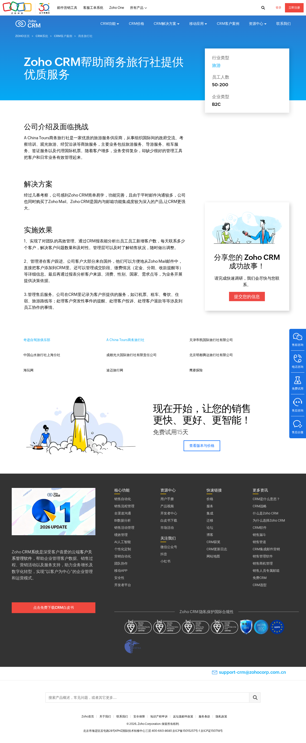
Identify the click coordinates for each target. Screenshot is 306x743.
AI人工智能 (122, 542)
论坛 (210, 527)
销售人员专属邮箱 (266, 570)
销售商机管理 (263, 563)
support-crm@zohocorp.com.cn (252, 672)
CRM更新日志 (217, 549)
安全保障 (139, 716)
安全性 (119, 578)
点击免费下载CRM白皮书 (53, 607)
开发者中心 (168, 513)
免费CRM (260, 578)
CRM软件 (260, 527)
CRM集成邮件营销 (266, 549)
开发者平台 (122, 585)
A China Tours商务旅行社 (125, 340)
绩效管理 (121, 535)
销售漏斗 (259, 535)
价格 (210, 499)
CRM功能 (108, 23)
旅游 (216, 65)
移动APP (120, 570)
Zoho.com (26, 8)
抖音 (163, 554)
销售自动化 (122, 499)
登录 (278, 7)
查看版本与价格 (201, 446)
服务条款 (204, 716)
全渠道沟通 (122, 513)
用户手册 (167, 499)
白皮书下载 (168, 520)
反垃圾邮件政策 (183, 716)
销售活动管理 (124, 527)
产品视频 (167, 506)
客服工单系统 (93, 8)
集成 (210, 513)
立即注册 (294, 7)
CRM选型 (260, 585)
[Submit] (255, 697)
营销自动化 (122, 556)
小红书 (165, 561)
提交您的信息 (247, 296)
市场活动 (167, 527)
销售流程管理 (124, 506)
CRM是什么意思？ (266, 499)
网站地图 (213, 556)
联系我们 (283, 23)
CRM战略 (260, 506)
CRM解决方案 (165, 23)
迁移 (210, 520)
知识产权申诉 (159, 716)
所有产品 (136, 8)
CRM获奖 (213, 542)
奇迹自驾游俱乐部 (36, 340)
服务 (210, 506)
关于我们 (105, 716)
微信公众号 (168, 547)
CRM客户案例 (228, 23)
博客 (210, 535)
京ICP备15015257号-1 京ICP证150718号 (197, 730)
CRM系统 (42, 36)
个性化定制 (122, 549)
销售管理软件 (263, 556)
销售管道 (259, 542)
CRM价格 (136, 23)
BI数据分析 (122, 520)
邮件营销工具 (67, 8)
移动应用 (196, 23)
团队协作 (121, 563)
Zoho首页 (22, 36)
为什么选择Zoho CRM (269, 520)
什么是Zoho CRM (265, 513)
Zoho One (116, 8)
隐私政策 (221, 716)
